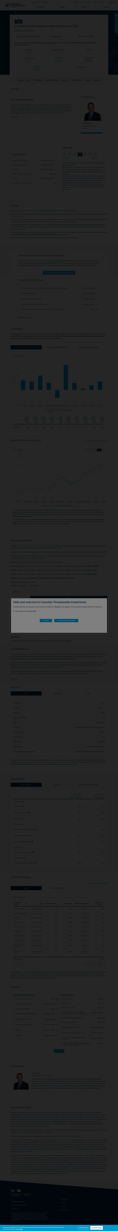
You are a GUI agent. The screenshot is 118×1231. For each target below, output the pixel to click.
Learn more (19, 1229)
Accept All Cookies (96, 1227)
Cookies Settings (83, 1227)
